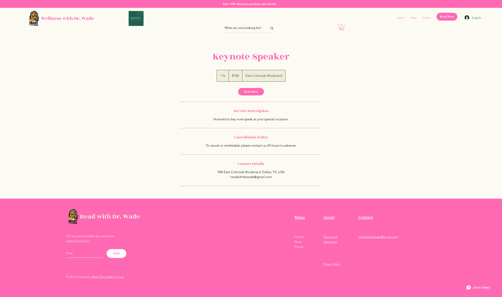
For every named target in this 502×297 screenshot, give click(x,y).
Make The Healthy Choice (108, 277)
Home (299, 237)
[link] (251, 91)
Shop (298, 242)
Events (299, 247)
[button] (342, 27)
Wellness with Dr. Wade (67, 18)
